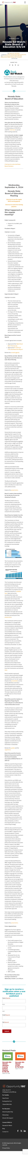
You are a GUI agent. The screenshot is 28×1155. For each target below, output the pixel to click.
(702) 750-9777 (6, 1090)
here (6, 670)
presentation (14, 490)
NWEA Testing (10, 57)
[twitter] (21, 1131)
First (3, 1004)
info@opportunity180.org (9, 1092)
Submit (7, 1031)
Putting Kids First (7, 1101)
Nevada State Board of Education (18, 54)
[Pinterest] (15, 65)
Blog (3, 1128)
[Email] (18, 65)
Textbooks (19, 57)
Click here (12, 130)
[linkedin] (25, 1131)
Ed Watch (9, 54)
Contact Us (5, 1131)
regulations (8, 749)
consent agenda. (15, 352)
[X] (12, 65)
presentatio (14, 680)
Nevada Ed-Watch (7, 1125)
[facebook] (18, 1131)
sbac (16, 57)
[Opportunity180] (9, 2)
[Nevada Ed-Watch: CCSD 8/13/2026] (20, 1053)
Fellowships (5, 1115)
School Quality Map (7, 1111)
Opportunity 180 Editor (14, 53)
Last (3, 1011)
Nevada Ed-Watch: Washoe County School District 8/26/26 (7, 1067)
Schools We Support (7, 1118)
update (13, 748)
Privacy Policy (6, 1148)
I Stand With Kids (7, 1104)
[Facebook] (9, 65)
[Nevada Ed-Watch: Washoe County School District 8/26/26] (7, 1053)
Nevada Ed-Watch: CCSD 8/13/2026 (19, 1064)
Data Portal (5, 1098)
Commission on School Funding (10, 55)
